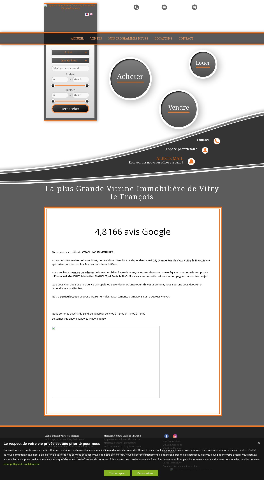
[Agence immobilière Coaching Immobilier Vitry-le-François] (70, 8)
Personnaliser (145, 473)
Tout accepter (117, 473)
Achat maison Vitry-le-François (62, 435)
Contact (203, 140)
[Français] (87, 14)
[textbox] (70, 68)
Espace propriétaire (181, 149)
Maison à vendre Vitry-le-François (122, 435)
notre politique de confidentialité (22, 464)
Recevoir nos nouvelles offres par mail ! (156, 160)
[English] (91, 14)
